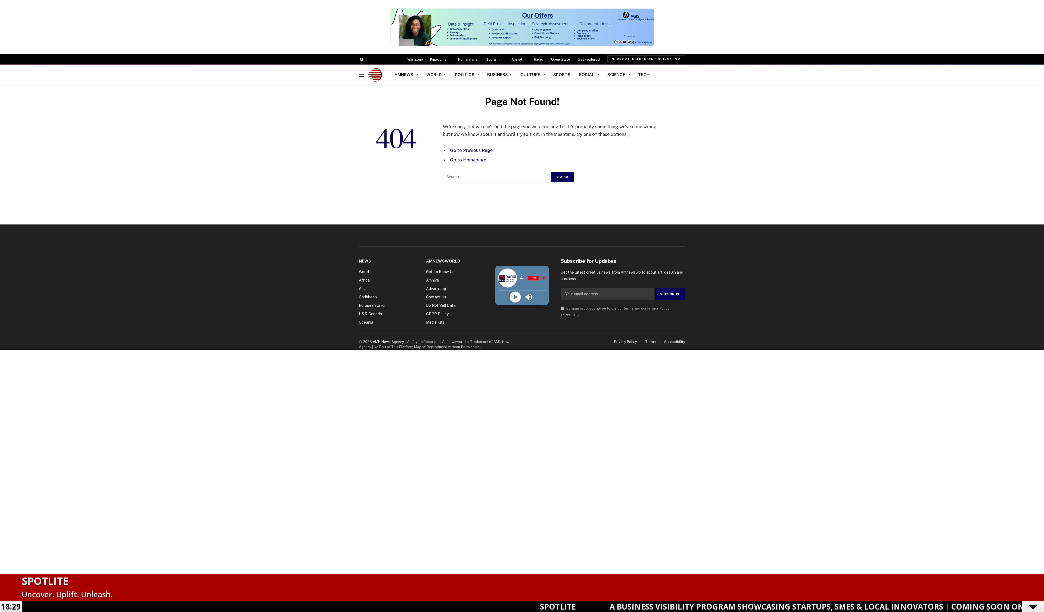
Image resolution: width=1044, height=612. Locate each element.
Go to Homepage (468, 160)
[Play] (515, 297)
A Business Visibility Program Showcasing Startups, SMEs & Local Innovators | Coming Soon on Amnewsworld (795, 606)
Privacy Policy (658, 308)
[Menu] (361, 74)
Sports (562, 74)
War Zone (415, 59)
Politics (464, 74)
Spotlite (45, 581)
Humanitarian (468, 59)
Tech (644, 74)
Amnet (516, 59)
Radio (538, 59)
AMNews (404, 74)
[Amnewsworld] (375, 74)
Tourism (493, 59)
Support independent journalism (646, 59)
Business (497, 74)
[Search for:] (497, 177)
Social (587, 74)
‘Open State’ (560, 59)
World (434, 74)
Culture (530, 74)
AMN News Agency (388, 342)
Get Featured (589, 59)
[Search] (361, 59)
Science (616, 74)
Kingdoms (438, 59)
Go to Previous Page (471, 150)
